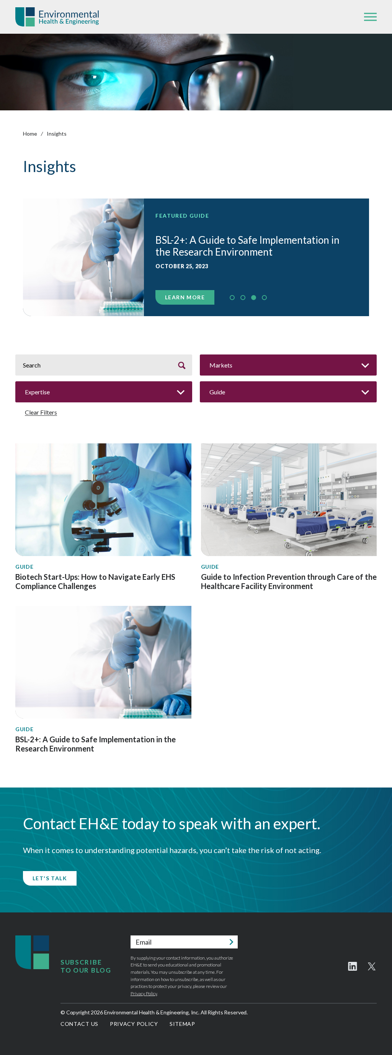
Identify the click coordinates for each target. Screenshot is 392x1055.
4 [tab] (264, 297)
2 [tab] (242, 297)
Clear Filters (41, 412)
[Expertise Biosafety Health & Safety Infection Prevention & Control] (103, 391)
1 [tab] (232, 297)
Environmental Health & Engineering (57, 16)
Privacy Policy (144, 993)
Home (30, 133)
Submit (231, 941)
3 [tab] (253, 297)
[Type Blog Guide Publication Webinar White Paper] (288, 391)
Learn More (185, 297)
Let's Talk (50, 878)
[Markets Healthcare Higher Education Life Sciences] (288, 365)
